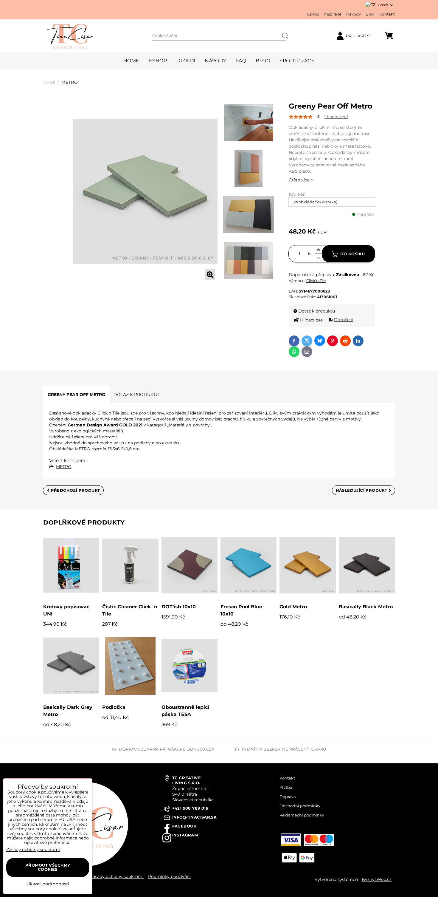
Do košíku (352, 253)
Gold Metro (293, 607)
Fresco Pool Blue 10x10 (241, 610)
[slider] (301, 117)
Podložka (113, 707)
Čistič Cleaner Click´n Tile (129, 610)
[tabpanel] (145, 191)
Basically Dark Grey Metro (67, 710)
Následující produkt (362, 490)
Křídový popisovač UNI (66, 610)
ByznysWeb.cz (377, 879)
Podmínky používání (169, 876)
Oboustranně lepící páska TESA (185, 710)
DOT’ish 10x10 (178, 607)
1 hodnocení (336, 117)
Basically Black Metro (366, 607)
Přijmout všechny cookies (47, 867)
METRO (64, 466)
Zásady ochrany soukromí (117, 876)
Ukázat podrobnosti (48, 884)
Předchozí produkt (74, 490)
